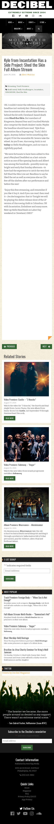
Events (31, 22)
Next (45, 346)
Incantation (38, 90)
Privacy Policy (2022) (27, 797)
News (10, 22)
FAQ (27, 794)
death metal (12, 90)
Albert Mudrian (28, 75)
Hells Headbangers (25, 90)
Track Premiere (23, 86)
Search (40, 31)
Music (20, 22)
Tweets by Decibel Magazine (16, 673)
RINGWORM (10, 92)
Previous (10, 346)
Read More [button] (10, 418)
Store (42, 22)
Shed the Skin (21, 92)
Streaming (11, 86)
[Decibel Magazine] (27, 4)
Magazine (17, 28)
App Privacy (27, 800)
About (29, 28)
